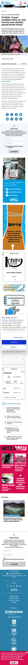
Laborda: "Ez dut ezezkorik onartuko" (14, 422)
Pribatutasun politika (14, 600)
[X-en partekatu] (11, 114)
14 (17, 357)
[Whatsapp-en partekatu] (11, 119)
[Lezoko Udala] (14, 641)
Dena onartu (14, 342)
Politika (4, 11)
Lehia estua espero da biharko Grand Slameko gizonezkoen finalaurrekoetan (13, 410)
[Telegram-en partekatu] (7, 119)
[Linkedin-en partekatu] (16, 119)
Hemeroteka (20, 486)
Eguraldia (14, 369)
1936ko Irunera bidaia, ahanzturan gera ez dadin (14, 416)
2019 (22, 63)
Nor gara (20, 489)
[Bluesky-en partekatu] (20, 114)
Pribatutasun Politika (12, 146)
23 (23, 359)
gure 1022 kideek (11, 320)
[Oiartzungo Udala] (14, 650)
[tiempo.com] (23, 371)
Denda (20, 484)
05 (24, 63)
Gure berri (20, 478)
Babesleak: (14, 608)
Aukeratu (13, 347)
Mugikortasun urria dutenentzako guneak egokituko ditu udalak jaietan (13, 430)
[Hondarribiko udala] (14, 632)
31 (18, 352)
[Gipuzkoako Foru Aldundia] (14, 614)
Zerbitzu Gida (14, 253)
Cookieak (14, 602)
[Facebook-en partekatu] (7, 114)
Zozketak (20, 480)
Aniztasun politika (14, 598)
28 (25, 63)
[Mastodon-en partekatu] (16, 114)
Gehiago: (7, 397)
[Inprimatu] (20, 119)
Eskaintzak (20, 482)
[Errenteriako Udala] (14, 623)
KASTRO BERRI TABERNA (14, 272)
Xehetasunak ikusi (18, 337)
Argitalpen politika (14, 596)
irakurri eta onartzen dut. (15, 147)
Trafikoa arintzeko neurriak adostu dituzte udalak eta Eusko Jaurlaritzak (14, 438)
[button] (16, 397)
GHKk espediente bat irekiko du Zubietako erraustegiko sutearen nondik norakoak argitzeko (13, 519)
